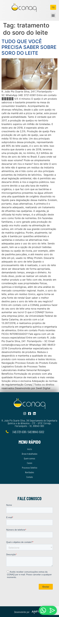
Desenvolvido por (21, 612)
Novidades (29, 472)
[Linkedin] (34, 413)
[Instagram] (24, 413)
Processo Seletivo (29, 467)
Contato (29, 476)
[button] (53, 15)
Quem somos (29, 458)
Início (29, 449)
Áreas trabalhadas (29, 453)
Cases (29, 462)
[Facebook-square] (29, 413)
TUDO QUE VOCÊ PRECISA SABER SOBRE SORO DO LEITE (29, 47)
